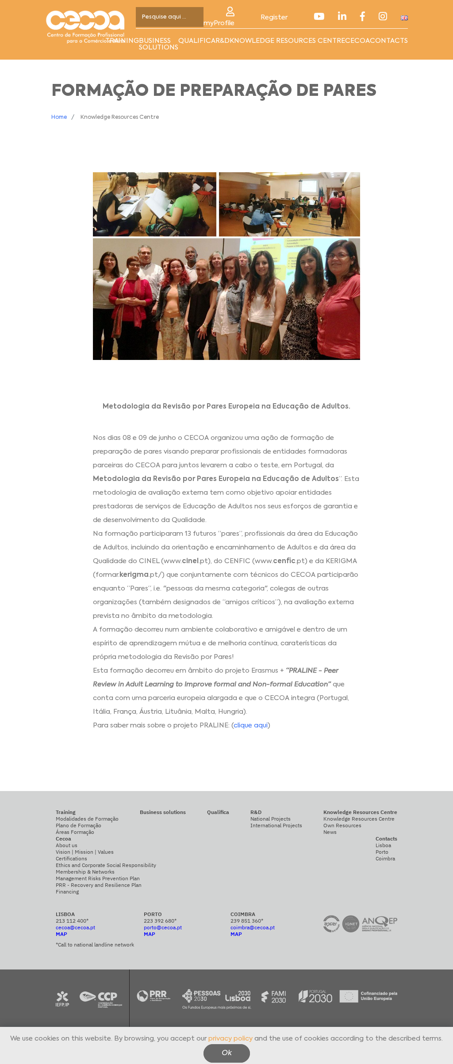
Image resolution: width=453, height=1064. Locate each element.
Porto (382, 851)
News (330, 832)
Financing (67, 891)
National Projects (270, 818)
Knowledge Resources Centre (359, 818)
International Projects (276, 825)
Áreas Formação (75, 832)
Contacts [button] (389, 41)
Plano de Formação (78, 825)
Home (59, 117)
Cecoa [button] (357, 41)
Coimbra (385, 858)
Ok (227, 1053)
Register (274, 17)
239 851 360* (246, 920)
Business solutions (158, 44)
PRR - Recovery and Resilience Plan (99, 885)
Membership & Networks (85, 871)
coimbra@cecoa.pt (252, 927)
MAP (61, 934)
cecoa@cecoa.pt (75, 927)
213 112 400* (72, 920)
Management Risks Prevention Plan (98, 878)
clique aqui (251, 725)
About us (66, 845)
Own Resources (342, 825)
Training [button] (122, 41)
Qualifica (196, 41)
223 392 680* (160, 920)
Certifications (71, 858)
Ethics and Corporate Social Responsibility (106, 865)
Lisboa (383, 845)
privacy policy (230, 1038)
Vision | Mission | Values (85, 851)
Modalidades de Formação (87, 818)
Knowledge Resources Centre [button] (287, 41)
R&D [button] (222, 41)
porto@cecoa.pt (163, 927)
